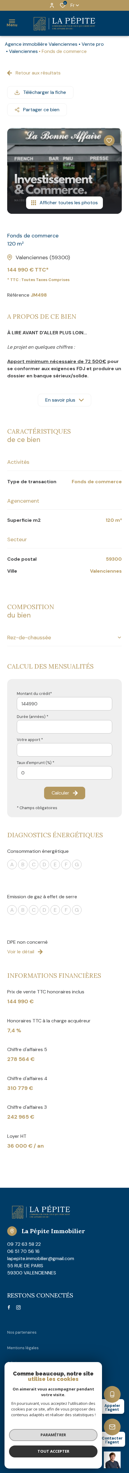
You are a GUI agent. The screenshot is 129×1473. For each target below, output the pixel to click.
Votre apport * (30, 739)
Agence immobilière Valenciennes (41, 44)
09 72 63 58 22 (24, 1244)
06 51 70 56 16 (23, 1251)
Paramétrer (53, 1434)
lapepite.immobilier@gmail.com (40, 1258)
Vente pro (93, 44)
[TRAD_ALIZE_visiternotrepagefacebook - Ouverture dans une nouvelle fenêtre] (9, 1307)
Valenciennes (23, 51)
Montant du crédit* (34, 693)
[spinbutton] (64, 773)
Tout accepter (53, 1451)
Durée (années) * (32, 716)
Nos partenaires (22, 1332)
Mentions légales (23, 1347)
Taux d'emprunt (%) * (35, 762)
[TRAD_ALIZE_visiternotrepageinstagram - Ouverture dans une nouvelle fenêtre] (18, 1307)
